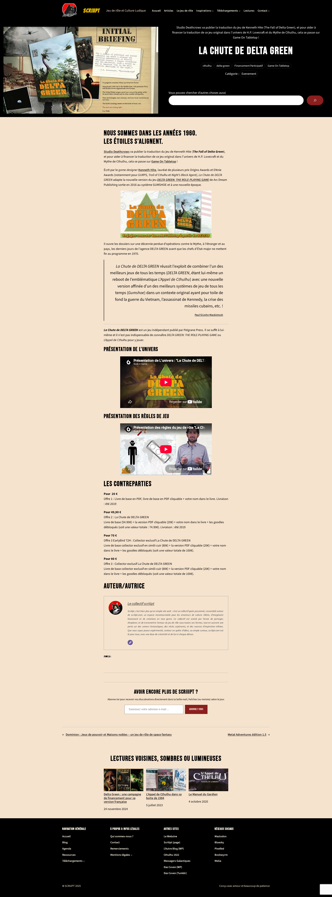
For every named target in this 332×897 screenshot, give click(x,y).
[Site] (130, 642)
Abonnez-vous (196, 709)
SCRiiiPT (91, 11)
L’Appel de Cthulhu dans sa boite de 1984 (164, 796)
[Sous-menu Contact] (269, 11)
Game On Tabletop (278, 66)
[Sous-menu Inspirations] (213, 11)
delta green (223, 66)
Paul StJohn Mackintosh (209, 315)
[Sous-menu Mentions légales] (131, 855)
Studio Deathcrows (117, 151)
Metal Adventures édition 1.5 (247, 734)
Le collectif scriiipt (141, 603)
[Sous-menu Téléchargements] (240, 11)
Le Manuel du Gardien (203, 794)
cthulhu (207, 66)
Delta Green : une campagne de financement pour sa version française (122, 798)
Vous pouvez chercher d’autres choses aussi (197, 93)
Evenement (249, 74)
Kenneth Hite (147, 170)
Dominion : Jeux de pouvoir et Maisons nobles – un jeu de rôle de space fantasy (119, 734)
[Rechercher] (315, 100)
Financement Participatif (248, 66)
